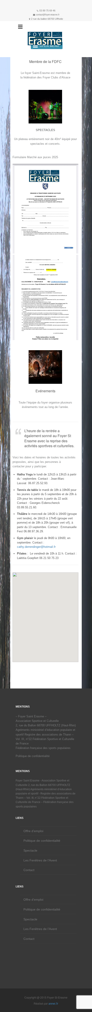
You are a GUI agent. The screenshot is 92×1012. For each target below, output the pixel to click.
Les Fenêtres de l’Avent (40, 860)
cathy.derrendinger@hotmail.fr (36, 546)
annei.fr (53, 1003)
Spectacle (30, 850)
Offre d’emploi (33, 831)
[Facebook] (45, 4)
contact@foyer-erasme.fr (47, 14)
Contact (28, 870)
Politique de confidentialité (33, 756)
